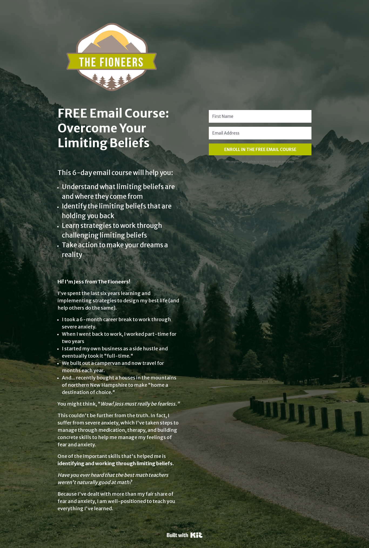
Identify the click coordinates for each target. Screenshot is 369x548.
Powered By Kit (185, 535)
